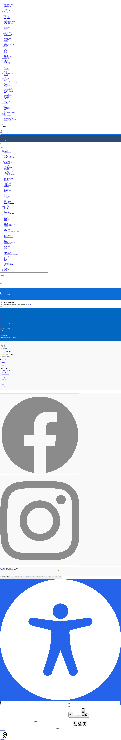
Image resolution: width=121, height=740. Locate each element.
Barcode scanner (6, 69)
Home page (29, 304)
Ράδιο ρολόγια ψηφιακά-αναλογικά (9, 54)
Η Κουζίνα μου (4, 15)
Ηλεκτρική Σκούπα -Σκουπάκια (8, 83)
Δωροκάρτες (2, 299)
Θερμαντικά (5, 116)
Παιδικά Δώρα (6, 12)
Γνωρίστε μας (4, 136)
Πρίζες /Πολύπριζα (7, 101)
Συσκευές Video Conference (8, 190)
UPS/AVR (5, 71)
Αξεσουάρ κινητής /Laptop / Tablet (9, 44)
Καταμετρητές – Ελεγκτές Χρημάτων (9, 93)
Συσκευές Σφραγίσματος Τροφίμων (9, 21)
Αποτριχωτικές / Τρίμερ (7, 3)
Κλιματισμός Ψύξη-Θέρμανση (8, 118)
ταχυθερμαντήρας (6, 31)
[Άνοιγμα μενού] (1, 146)
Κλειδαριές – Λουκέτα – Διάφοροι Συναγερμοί (11, 105)
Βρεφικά (5, 80)
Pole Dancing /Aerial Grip (8, 162)
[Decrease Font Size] (69, 706)
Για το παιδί (3, 11)
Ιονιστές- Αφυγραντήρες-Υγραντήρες (9, 117)
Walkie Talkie (6, 45)
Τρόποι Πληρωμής (5, 372)
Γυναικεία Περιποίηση (5, 2)
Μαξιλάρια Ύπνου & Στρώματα (8, 85)
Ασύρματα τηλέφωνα (7, 184)
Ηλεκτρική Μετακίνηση (5, 60)
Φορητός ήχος (6, 55)
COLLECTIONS (6, 16)
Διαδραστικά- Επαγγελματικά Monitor (9, 224)
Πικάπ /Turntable (6, 53)
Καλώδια (5, 99)
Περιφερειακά (6, 40)
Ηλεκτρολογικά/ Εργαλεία (6, 98)
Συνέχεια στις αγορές (5, 128)
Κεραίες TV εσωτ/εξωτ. (7, 201)
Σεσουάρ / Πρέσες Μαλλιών (8, 156)
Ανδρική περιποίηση (5, 150)
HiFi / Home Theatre (7, 49)
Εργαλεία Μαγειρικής (7, 173)
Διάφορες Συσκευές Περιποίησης (9, 4)
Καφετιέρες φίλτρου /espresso (8, 167)
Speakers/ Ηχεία (6, 219)
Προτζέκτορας (6, 77)
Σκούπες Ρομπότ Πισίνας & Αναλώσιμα (10, 119)
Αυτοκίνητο (3, 113)
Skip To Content (58, 728)
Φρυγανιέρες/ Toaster (7, 22)
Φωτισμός (5, 102)
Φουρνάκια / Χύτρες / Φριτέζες (8, 23)
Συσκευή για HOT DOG (7, 179)
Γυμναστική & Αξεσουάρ (6, 161)
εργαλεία (5, 247)
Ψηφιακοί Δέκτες (6, 57)
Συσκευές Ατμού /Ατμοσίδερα (8, 88)
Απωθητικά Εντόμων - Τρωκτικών (5, 294)
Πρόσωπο (5, 7)
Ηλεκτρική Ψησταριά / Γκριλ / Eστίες (9, 25)
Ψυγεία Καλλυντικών (7, 9)
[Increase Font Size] (69, 703)
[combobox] (31, 577)
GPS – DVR (6, 59)
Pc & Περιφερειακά (5, 65)
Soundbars (5, 50)
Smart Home (6, 207)
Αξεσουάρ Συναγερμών (7, 252)
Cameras (5, 109)
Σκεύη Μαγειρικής (6, 20)
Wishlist (3, 365)
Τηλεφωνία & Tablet (5, 33)
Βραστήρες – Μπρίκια (7, 17)
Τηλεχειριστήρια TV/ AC (7, 56)
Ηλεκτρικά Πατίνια (7, 62)
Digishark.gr (7, 569)
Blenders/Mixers (6, 24)
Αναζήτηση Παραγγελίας (5, 140)
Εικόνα (5, 51)
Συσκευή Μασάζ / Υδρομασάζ (8, 89)
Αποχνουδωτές (6, 79)
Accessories (5, 195)
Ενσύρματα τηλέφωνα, (7, 36)
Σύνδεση (3, 362)
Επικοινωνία (4, 387)
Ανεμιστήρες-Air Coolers (7, 115)
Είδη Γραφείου (6, 241)
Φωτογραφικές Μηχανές (7, 108)
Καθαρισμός (6, 84)
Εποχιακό (3, 114)
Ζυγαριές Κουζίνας (7, 27)
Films (4, 258)
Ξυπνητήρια (5, 86)
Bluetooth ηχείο (6, 48)
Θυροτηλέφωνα (6, 37)
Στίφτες (5, 29)
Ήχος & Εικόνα (4, 46)
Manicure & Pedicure (7, 10)
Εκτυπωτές (5, 67)
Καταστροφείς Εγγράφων (7, 94)
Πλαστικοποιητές (6, 96)
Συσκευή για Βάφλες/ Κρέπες (8, 178)
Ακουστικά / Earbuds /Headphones (9, 34)
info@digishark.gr (5, 348)
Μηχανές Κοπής (6, 19)
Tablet (5, 43)
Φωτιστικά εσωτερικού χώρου (8, 91)
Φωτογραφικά (4, 106)
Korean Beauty (6, 5)
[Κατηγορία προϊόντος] (1, 293)
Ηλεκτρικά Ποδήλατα (7, 63)
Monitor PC (5, 218)
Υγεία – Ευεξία (6, 90)
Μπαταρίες (5, 100)
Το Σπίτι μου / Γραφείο (5, 78)
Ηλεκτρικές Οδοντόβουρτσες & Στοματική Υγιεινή (11, 82)
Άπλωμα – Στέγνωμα (7, 81)
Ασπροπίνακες (6, 74)
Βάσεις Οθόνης (6, 75)
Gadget (5, 92)
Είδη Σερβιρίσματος (7, 18)
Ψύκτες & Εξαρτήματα (7, 120)
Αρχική (3, 384)
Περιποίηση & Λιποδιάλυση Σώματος (9, 8)
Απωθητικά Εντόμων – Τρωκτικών (9, 264)
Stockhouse (3, 122)
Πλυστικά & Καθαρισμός (7, 235)
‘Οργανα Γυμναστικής (7, 14)
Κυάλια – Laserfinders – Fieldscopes (9, 112)
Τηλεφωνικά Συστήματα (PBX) (8, 38)
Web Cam (5, 72)
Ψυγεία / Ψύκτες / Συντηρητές (8, 32)
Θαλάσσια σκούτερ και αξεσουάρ (9, 213)
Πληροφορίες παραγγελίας (6, 370)
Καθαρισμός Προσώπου (7, 6)
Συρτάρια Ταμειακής (7, 97)
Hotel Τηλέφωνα (6, 39)
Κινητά (5, 42)
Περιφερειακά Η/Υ (7, 68)
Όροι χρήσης (4, 377)
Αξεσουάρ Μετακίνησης (7, 64)
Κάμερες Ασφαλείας (7, 253)
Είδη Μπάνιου (6, 230)
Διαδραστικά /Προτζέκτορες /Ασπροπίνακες (8, 73)
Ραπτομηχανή (6, 236)
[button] (1, 130)
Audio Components (7, 196)
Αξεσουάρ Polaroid (7, 107)
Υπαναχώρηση (4, 379)
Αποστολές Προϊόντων (5, 374)
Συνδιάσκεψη (6, 41)
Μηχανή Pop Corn (6, 28)
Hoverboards (6, 61)
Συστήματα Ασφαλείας (5, 103)
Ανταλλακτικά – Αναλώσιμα (8, 35)
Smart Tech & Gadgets (5, 58)
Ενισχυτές (5, 52)
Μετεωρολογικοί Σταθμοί (8, 95)
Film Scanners (6, 110)
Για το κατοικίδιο (4, 270)
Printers (5, 111)
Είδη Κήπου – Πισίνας (5, 269)
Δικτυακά (5, 66)
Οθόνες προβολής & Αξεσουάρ (8, 76)
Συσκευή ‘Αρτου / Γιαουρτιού (8, 26)
